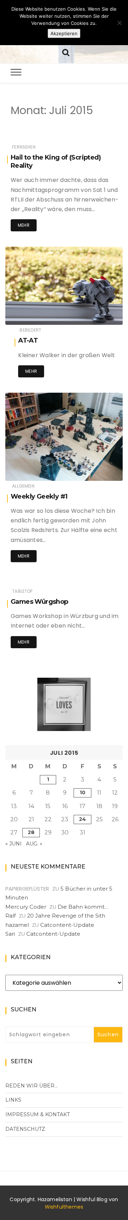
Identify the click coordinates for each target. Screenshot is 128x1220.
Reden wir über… (31, 1085)
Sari (10, 933)
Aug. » (34, 843)
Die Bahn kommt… (83, 906)
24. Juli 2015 (101, 314)
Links (13, 1100)
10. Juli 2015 (101, 470)
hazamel (36, 315)
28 (31, 832)
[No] (119, 22)
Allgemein (23, 486)
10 (82, 792)
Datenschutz (25, 1129)
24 (82, 819)
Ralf (10, 915)
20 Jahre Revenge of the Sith (66, 915)
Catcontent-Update (67, 924)
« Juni (13, 843)
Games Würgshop (39, 602)
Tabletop (22, 591)
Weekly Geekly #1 (39, 496)
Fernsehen (24, 147)
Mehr (24, 225)
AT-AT (28, 340)
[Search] (65, 51)
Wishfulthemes (64, 1206)
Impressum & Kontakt (37, 1114)
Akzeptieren (64, 33)
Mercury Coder (25, 906)
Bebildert (30, 330)
